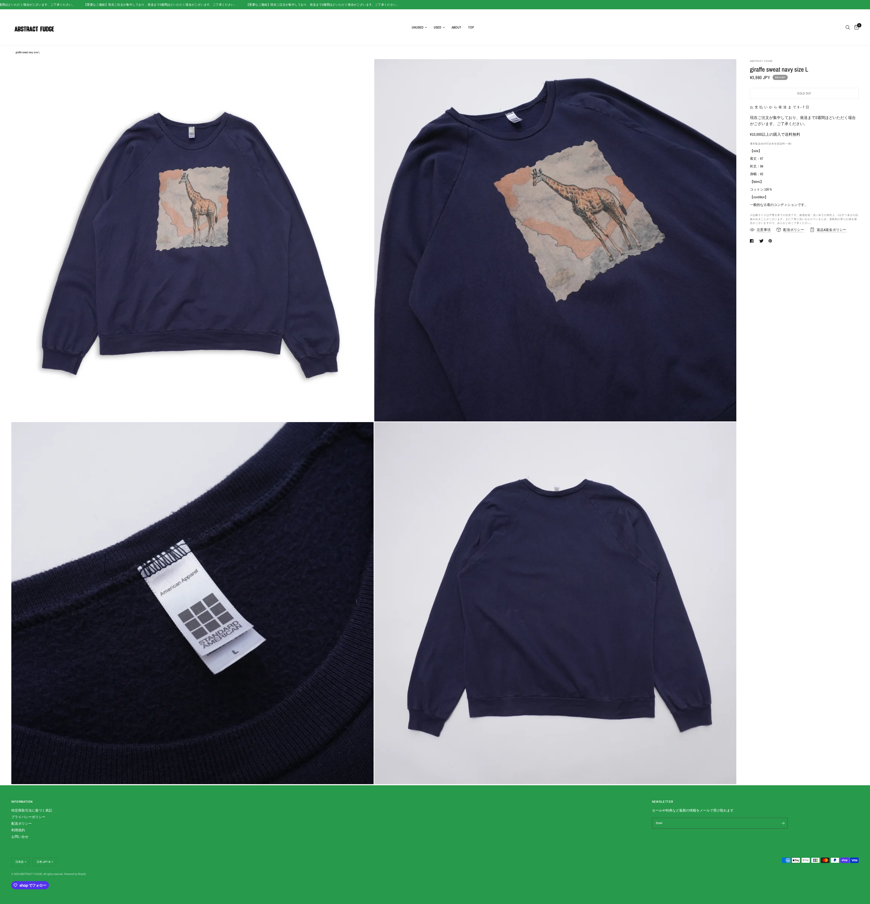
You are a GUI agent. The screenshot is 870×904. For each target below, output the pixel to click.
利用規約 (18, 830)
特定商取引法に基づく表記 (31, 810)
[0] (855, 27)
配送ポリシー (21, 823)
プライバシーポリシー (28, 817)
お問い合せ (19, 836)
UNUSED (417, 27)
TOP (471, 27)
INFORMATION (22, 801)
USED (437, 27)
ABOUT (456, 27)
